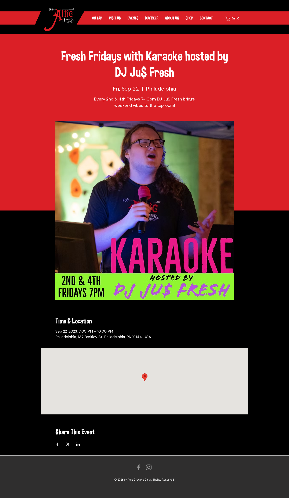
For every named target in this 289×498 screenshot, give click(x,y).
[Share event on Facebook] (57, 444)
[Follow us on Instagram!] (149, 467)
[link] (235, 18)
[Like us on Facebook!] (138, 467)
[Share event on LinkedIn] (78, 444)
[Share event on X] (68, 444)
